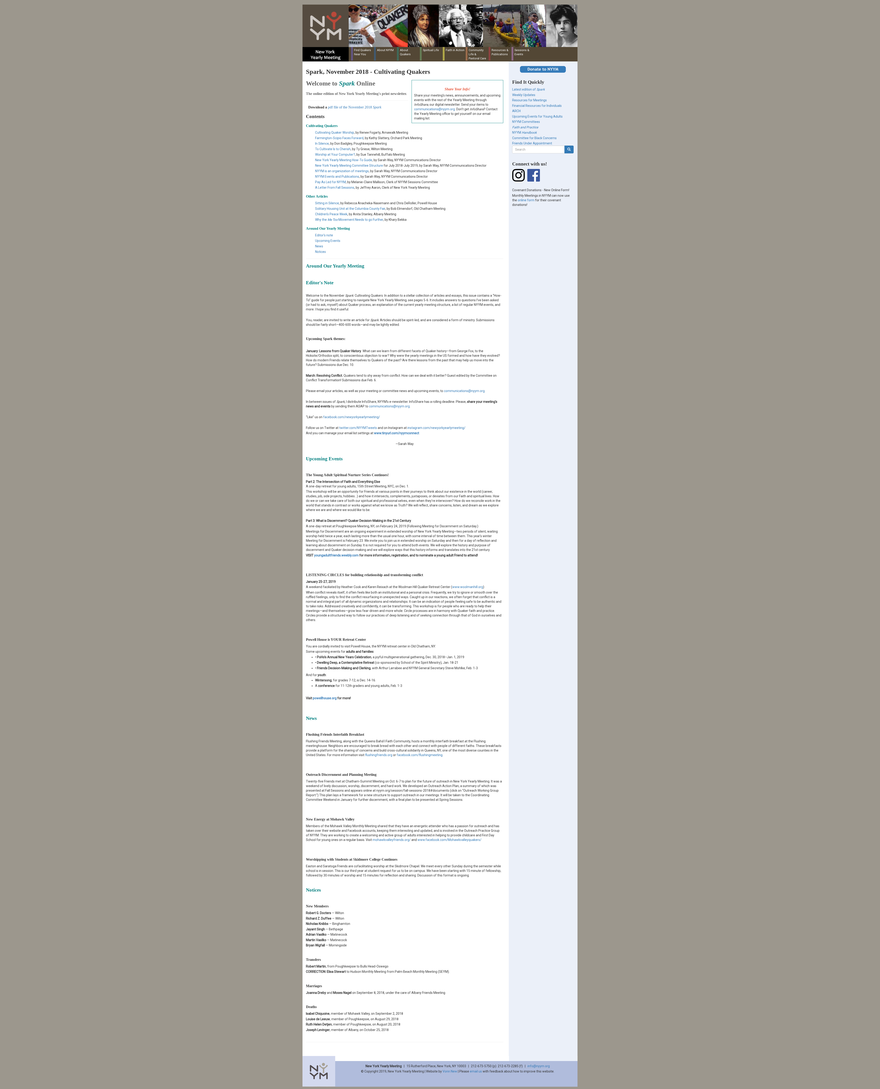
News (319, 246)
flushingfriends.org (378, 755)
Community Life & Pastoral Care (477, 54)
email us (476, 1071)
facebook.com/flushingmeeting (420, 755)
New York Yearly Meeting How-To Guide (343, 160)
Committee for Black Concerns (534, 138)
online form (526, 200)
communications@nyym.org (434, 109)
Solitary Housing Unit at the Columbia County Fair (350, 208)
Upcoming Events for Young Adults (537, 116)
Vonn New (450, 1071)
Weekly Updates (523, 95)
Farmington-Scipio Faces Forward (339, 138)
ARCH (516, 111)
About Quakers (405, 52)
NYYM (524, 132)
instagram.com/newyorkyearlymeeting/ (436, 428)
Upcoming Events (327, 241)
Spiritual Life (431, 50)
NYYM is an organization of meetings (342, 171)
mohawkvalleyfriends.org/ (392, 840)
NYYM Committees (526, 122)
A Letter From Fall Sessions (334, 187)
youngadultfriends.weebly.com (336, 555)
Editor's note (324, 235)
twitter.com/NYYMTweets (358, 428)
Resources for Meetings (529, 100)
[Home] (441, 26)
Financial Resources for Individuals (537, 106)
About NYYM (385, 50)
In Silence (322, 143)
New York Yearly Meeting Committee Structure (349, 165)
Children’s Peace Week (331, 214)
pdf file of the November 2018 (354, 107)
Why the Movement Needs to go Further (349, 219)
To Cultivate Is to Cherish (333, 149)
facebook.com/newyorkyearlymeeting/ (351, 417)
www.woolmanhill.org (467, 587)
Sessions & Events (521, 52)
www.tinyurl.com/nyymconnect (396, 433)
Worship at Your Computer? (335, 154)
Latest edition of (528, 89)
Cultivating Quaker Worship (334, 132)
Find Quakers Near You (362, 52)
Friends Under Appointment (532, 143)
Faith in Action (455, 50)
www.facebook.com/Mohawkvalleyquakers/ (449, 840)
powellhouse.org (325, 698)
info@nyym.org (539, 1066)
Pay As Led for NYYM (330, 182)
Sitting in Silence (327, 203)
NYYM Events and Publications (337, 176)
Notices (320, 252)
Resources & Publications (500, 52)
